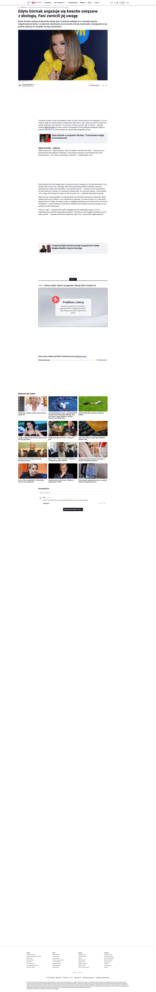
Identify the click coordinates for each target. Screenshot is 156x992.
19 (102, 503)
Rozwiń (72, 279)
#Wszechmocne (72, 2)
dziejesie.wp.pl (80, 356)
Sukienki (106, 967)
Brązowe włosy (81, 961)
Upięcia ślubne (107, 961)
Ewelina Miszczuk (27, 84)
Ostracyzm (106, 963)
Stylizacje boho (55, 967)
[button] (116, 3)
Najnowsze (47, 2)
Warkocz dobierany (108, 960)
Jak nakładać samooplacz (32, 965)
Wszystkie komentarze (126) (72, 509)
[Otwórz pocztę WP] (111, 2)
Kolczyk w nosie (81, 965)
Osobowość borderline (109, 958)
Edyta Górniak (50, 127)
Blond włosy (29, 961)
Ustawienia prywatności (102, 977)
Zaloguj (122, 2)
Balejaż (79, 958)
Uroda (97, 2)
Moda (89, 2)
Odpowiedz (46, 503)
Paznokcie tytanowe (108, 956)
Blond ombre (29, 958)
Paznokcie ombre (30, 963)
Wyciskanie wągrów (82, 963)
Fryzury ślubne (55, 956)
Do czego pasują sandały (58, 960)
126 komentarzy (94, 85)
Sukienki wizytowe (56, 965)
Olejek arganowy (30, 960)
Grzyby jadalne (107, 965)
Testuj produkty (59, 2)
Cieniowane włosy (82, 956)
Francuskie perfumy (31, 954)
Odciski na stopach (31, 967)
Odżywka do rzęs (82, 954)
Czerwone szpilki (82, 960)
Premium (82, 2)
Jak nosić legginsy (56, 961)
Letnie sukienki (55, 958)
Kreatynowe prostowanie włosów (34, 956)
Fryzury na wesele (108, 954)
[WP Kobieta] (38, 2)
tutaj (57, 988)
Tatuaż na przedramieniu (83, 967)
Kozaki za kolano (56, 954)
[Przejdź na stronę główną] (28, 4)
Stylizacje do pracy (56, 963)
